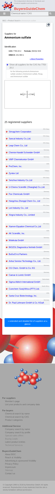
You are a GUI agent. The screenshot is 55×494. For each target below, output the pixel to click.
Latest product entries (15, 442)
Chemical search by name (17, 413)
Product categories (14, 420)
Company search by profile (17, 432)
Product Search (14, 21)
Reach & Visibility (13, 457)
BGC (4, 21)
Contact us (10, 473)
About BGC (10, 454)
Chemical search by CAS (17, 417)
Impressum (10, 467)
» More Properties (36, 59)
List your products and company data (22, 404)
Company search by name (17, 429)
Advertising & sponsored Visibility (20, 460)
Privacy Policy (11, 464)
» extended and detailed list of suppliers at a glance (27, 322)
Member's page (12, 401)
